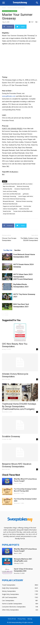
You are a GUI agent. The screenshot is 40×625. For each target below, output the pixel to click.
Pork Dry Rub (27, 206)
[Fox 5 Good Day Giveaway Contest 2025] (7, 501)
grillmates (26, 194)
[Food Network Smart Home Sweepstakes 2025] (7, 256)
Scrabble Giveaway (11, 436)
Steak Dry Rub (7, 211)
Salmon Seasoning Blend (10, 209)
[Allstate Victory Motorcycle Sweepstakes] (20, 362)
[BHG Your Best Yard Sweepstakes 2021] (7, 306)
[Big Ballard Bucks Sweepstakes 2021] (7, 286)
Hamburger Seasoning (9, 196)
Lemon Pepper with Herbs (25, 196)
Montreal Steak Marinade (10, 204)
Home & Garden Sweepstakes (16, 8)
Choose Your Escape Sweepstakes (9, 239)
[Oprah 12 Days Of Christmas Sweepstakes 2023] (7, 571)
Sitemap (29, 619)
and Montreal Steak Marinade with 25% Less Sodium (18, 184)
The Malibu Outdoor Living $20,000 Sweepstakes (29, 239)
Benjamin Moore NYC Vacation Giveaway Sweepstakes (16, 465)
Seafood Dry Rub (24, 209)
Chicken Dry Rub (7, 189)
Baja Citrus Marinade (9, 186)
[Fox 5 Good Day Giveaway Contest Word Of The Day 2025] (7, 491)
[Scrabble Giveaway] (20, 425)
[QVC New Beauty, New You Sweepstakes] (20, 332)
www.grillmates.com (9, 96)
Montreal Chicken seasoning (24, 201)
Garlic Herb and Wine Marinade (12, 194)
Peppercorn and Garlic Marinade (12, 206)
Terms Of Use (12, 619)
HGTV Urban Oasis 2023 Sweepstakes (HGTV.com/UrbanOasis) (23, 276)
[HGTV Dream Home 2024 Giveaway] (7, 266)
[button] (37, 3)
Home (4, 8)
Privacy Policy (22, 619)
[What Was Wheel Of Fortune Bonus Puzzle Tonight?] (7, 481)
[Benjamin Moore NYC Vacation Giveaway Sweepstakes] (20, 452)
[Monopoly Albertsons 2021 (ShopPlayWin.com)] (7, 561)
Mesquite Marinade (8, 201)
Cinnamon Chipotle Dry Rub (22, 189)
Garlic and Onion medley (10, 191)
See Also (17, 250)
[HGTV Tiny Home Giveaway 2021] (7, 296)
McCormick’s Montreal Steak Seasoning (14, 199)
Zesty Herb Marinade (9, 213)
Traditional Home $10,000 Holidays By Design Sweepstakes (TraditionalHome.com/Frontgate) (19, 406)
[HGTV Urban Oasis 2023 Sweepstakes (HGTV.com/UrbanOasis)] (7, 276)
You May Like (7, 250)
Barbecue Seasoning (23, 186)
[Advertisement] (20, 61)
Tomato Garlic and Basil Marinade (22, 211)
